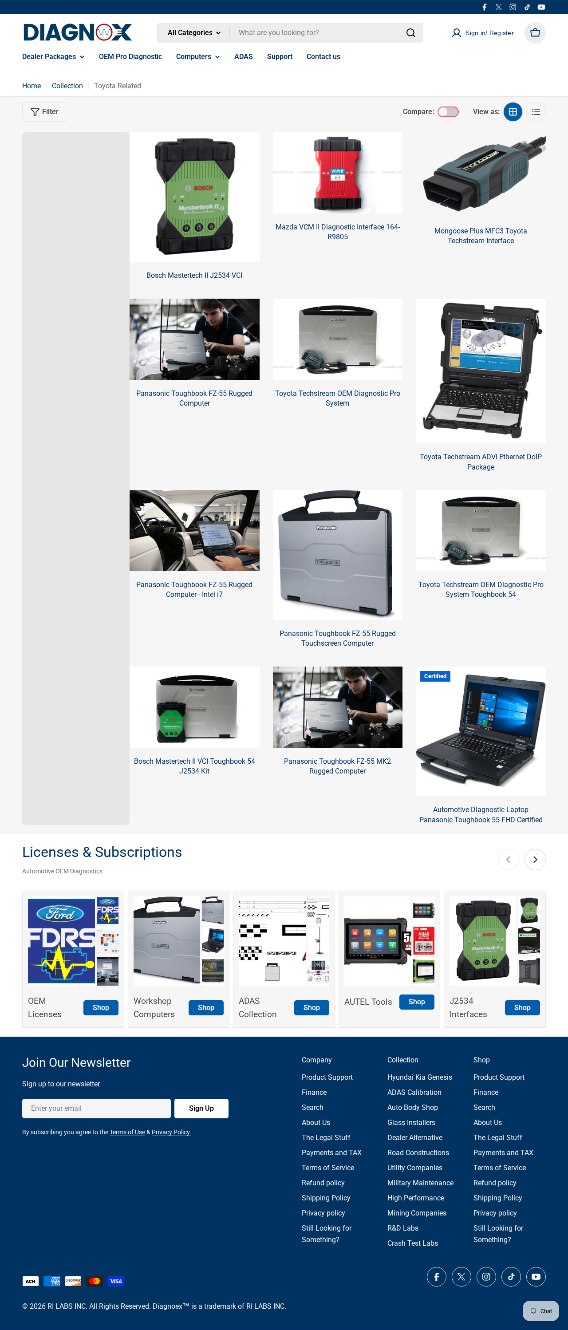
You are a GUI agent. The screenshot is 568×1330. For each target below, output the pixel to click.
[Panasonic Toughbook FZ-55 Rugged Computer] (195, 339)
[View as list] (536, 112)
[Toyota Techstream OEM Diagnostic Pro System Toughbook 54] (481, 530)
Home (31, 86)
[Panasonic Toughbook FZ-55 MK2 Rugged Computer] (338, 707)
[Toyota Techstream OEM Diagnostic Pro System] (338, 339)
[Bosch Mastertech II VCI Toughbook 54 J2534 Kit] (195, 707)
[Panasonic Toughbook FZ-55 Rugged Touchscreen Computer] (338, 555)
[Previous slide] (508, 859)
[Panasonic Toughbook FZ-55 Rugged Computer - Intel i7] (195, 530)
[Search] (411, 33)
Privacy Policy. (171, 1132)
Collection (67, 86)
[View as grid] (513, 112)
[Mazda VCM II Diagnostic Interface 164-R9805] (338, 172)
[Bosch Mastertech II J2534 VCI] (195, 197)
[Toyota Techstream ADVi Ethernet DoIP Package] (481, 371)
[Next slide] (535, 859)
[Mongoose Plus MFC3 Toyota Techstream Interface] (481, 175)
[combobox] (290, 33)
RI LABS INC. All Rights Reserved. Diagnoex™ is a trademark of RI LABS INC (165, 1306)
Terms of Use (127, 1132)
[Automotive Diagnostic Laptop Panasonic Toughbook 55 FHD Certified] (481, 732)
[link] (107, 910)
